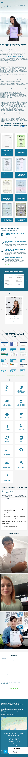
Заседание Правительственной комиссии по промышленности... (10, 683)
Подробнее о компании (10, 264)
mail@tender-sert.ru (7, 6)
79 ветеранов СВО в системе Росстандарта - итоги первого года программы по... (13, 675)
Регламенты (21, 733)
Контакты (11, 735)
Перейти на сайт (3, 350)
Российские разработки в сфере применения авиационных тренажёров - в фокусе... (14, 660)
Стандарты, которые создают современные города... (12, 667)
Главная (5, 733)
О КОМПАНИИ (20, 126)
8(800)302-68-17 (20, 5)
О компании (13, 733)
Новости (18, 735)
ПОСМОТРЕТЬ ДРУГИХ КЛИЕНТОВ (15, 375)
